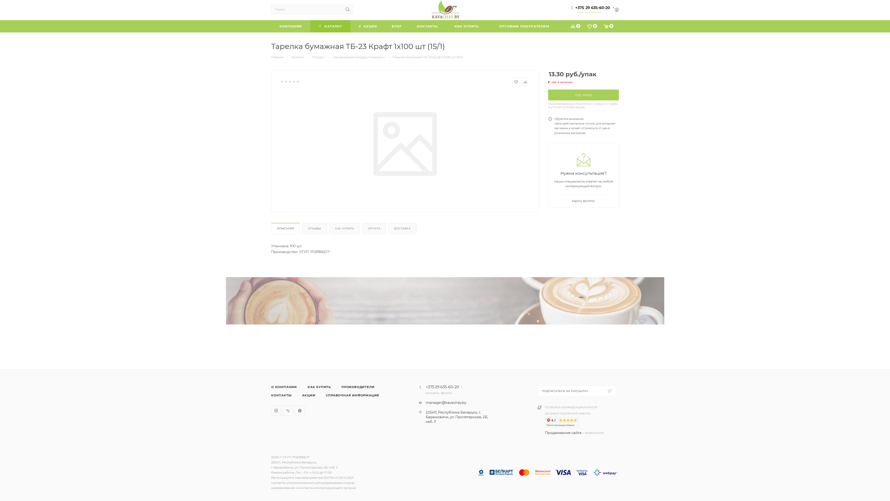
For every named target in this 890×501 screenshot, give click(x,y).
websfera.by (594, 433)
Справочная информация (352, 395)
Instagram (276, 411)
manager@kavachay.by (446, 402)
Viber (288, 411)
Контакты (281, 395)
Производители (357, 387)
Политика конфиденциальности (571, 407)
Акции (308, 395)
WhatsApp (300, 411)
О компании (284, 387)
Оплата (374, 228)
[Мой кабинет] (617, 10)
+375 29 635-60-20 (592, 8)
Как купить (344, 228)
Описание (285, 228)
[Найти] (347, 9)
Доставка (402, 228)
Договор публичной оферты (568, 413)
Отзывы (314, 228)
